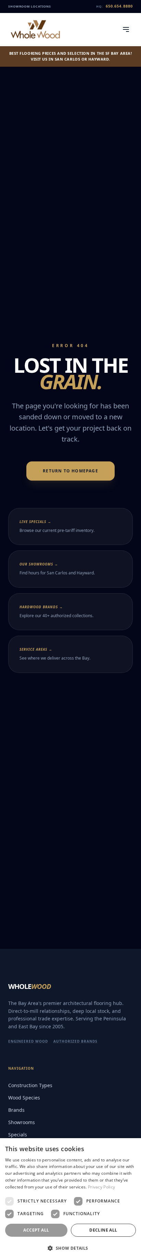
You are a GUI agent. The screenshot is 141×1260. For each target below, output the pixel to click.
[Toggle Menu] (126, 29)
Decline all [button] (103, 1230)
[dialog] (70, 1199)
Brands (16, 1110)
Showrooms (21, 1122)
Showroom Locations (29, 6)
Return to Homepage (70, 471)
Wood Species (24, 1097)
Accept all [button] (36, 1230)
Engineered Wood (28, 1041)
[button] (70, 1248)
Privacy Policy (101, 1187)
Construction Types (30, 1085)
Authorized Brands (75, 1041)
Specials (17, 1134)
